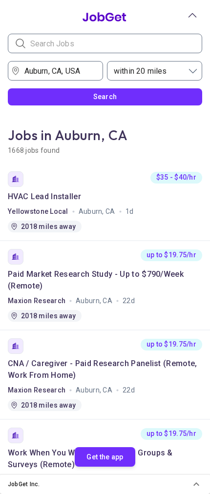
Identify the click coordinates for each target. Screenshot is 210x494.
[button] (105, 484)
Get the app (104, 457)
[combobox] (59, 71)
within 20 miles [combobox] (140, 71)
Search (105, 97)
